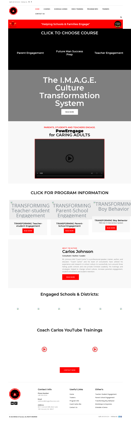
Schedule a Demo (60, 9)
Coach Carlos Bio (75, 404)
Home (37, 9)
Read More (28, 231)
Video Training (77, 9)
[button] (121, 17)
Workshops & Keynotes (103, 404)
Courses (47, 9)
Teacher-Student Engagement (106, 394)
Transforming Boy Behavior (105, 401)
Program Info (92, 9)
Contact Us (40, 14)
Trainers (105, 9)
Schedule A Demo (101, 407)
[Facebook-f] (31, 2)
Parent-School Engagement (105, 397)
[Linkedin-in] (29, 2)
